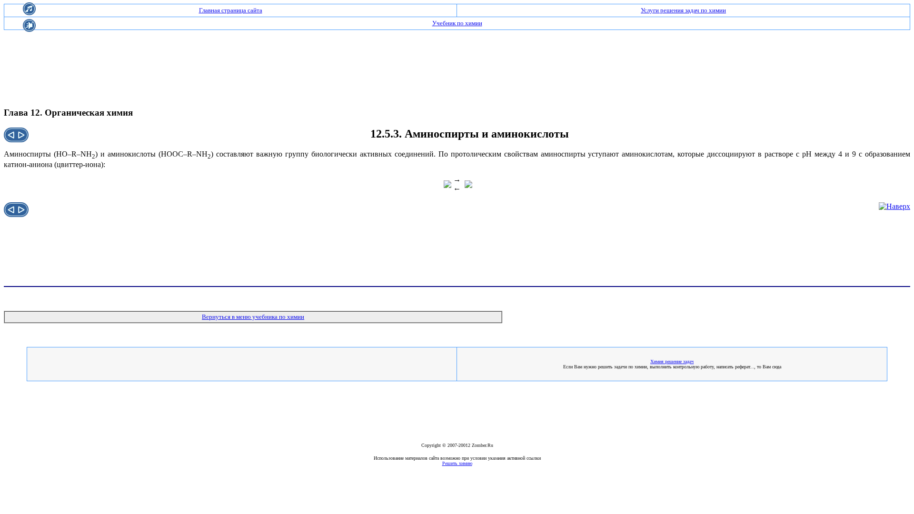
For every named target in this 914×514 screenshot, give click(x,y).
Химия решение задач (672, 361)
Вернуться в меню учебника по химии (253, 316)
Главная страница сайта (230, 10)
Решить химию (457, 463)
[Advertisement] (457, 60)
